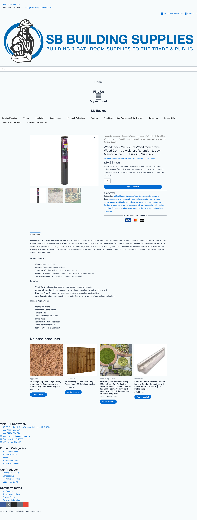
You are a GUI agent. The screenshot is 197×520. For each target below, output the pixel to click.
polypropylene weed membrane (125, 205)
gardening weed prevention (136, 202)
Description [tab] (35, 234)
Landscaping (115, 136)
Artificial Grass (110, 158)
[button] (95, 138)
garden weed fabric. (117, 202)
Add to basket (133, 187)
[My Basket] (98, 106)
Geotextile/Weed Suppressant (133, 136)
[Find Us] (98, 87)
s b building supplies (146, 205)
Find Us (98, 91)
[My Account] (98, 96)
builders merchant (115, 199)
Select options (108, 401)
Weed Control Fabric (119, 208)
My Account (98, 101)
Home (106, 136)
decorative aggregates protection (136, 199)
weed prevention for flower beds (140, 208)
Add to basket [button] (38, 394)
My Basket (98, 110)
